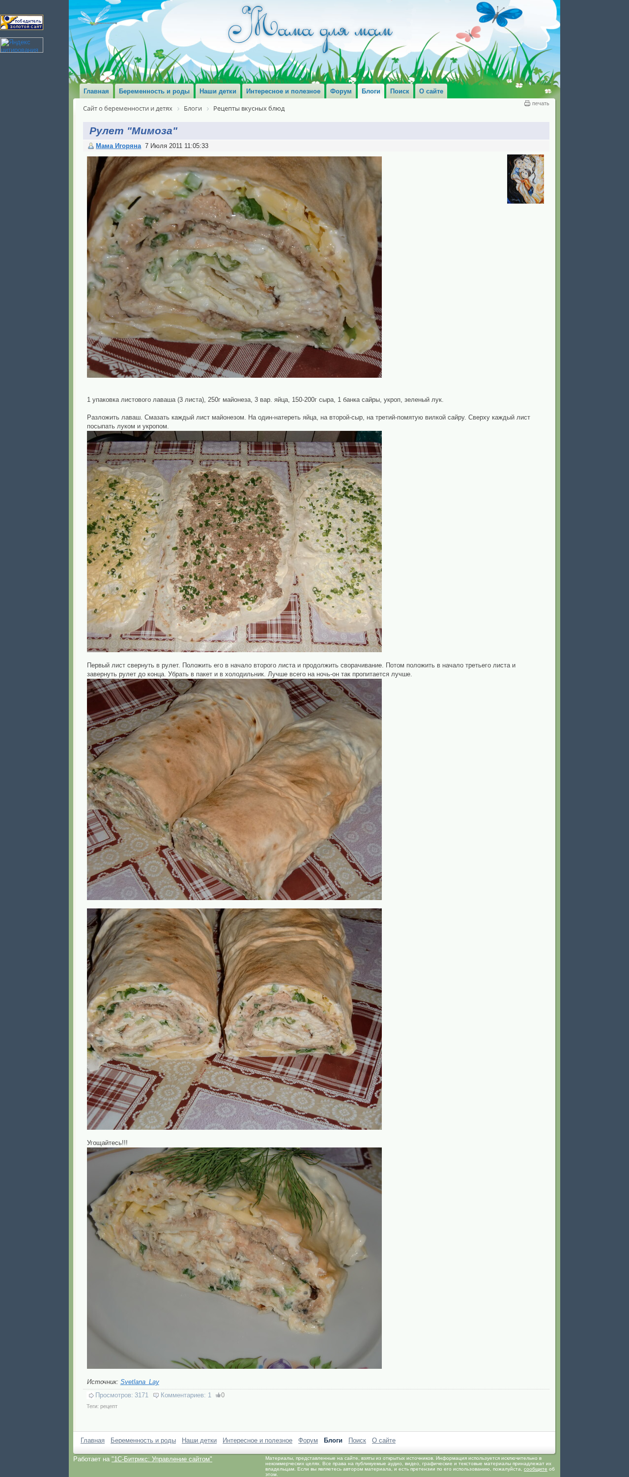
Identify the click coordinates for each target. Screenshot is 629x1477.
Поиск (357, 1440)
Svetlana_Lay (139, 1382)
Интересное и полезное (257, 1440)
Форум (308, 1440)
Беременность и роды (143, 1440)
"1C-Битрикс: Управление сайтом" (162, 1459)
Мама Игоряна (118, 146)
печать (540, 103)
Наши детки (199, 1440)
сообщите (535, 1469)
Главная (93, 1440)
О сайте (384, 1440)
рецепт (108, 1406)
